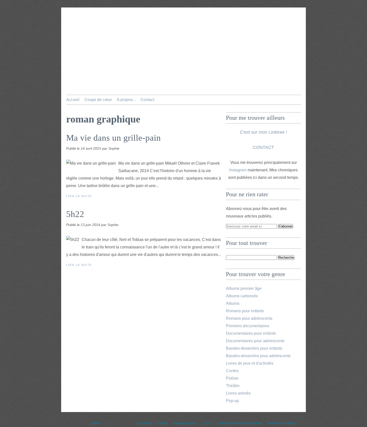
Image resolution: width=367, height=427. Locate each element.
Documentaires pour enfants (251, 333)
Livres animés (238, 393)
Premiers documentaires (247, 326)
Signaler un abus (185, 423)
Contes (232, 371)
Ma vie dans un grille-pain (113, 138)
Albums (232, 303)
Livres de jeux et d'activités (249, 363)
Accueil (72, 100)
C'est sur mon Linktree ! (263, 132)
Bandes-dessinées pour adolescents (258, 356)
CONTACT (263, 147)
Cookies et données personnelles (239, 423)
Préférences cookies (281, 423)
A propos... (126, 100)
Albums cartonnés (242, 296)
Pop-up (232, 401)
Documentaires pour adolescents (255, 341)
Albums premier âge (244, 288)
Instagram (238, 170)
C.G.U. (206, 423)
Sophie (96, 423)
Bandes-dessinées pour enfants (254, 348)
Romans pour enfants (245, 311)
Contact (147, 100)
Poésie (232, 378)
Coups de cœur (98, 100)
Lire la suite (79, 196)
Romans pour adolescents (249, 318)
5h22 (75, 214)
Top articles (144, 423)
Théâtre (233, 386)
